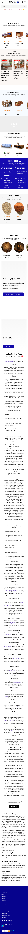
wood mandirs (16, 658)
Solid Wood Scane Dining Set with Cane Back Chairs (18, 73)
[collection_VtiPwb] (19, 103)
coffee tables (9, 590)
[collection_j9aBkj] (6, 34)
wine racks (11, 720)
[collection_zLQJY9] (19, 34)
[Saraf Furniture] (14, 2)
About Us (3, 902)
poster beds (11, 604)
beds (21, 602)
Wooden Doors (4, 913)
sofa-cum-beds (20, 588)
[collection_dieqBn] (19, 208)
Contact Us (3, 896)
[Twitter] (2, 920)
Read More (14, 806)
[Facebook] (4, 920)
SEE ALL (8, 346)
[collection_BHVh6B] (6, 145)
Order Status (4, 892)
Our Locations (4, 904)
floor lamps (18, 730)
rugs (14, 593)
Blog (2, 906)
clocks (6, 696)
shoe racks (15, 706)
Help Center (3, 917)
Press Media (3, 900)
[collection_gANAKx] (6, 103)
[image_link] (6, 64)
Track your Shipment (5, 915)
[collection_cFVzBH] (6, 247)
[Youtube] (6, 920)
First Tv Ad (3, 909)
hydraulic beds (7, 605)
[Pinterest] (11, 920)
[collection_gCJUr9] (7, 208)
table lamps (12, 730)
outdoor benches (8, 646)
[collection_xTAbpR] (19, 145)
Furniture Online (10, 360)
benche (13, 623)
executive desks (17, 682)
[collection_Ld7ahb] (19, 247)
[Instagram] (9, 920)
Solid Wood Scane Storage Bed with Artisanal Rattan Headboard (5, 74)
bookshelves (15, 590)
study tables (9, 634)
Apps (2, 894)
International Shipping (5, 911)
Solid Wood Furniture (13, 294)
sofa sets (14, 588)
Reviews (3, 898)
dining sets (12, 622)
